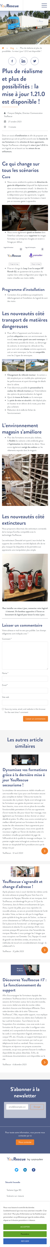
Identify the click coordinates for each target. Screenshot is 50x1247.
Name (5, 673)
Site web (5, 697)
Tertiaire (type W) (14, 1190)
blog (12, 48)
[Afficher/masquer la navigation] (35, 5)
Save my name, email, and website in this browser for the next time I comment (25, 711)
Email (5, 685)
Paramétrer (25, 1234)
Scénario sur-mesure (15, 1195)
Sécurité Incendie (12, 1182)
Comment (7, 638)
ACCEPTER (25, 1227)
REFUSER (25, 1241)
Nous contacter (25, 1142)
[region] (25, 1224)
